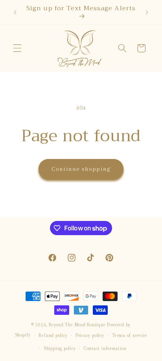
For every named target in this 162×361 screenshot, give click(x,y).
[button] (17, 48)
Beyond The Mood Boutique (77, 324)
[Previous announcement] (15, 12)
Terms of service (129, 335)
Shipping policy (60, 348)
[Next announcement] (147, 12)
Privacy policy (89, 335)
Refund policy (53, 335)
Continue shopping (81, 168)
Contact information (105, 348)
